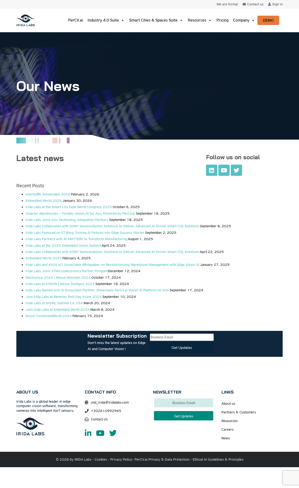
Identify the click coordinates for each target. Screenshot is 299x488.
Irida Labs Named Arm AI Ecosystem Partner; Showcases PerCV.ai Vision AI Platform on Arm (97, 290)
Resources (197, 20)
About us (228, 403)
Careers (227, 429)
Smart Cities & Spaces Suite (153, 20)
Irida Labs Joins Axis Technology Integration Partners (67, 220)
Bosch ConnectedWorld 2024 (49, 316)
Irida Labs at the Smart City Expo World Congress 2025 (69, 207)
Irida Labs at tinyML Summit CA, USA (54, 303)
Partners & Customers (238, 412)
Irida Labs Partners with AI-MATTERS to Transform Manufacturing (76, 239)
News (225, 438)
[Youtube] (224, 170)
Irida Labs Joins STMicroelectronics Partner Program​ (67, 271)
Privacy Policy (121, 459)
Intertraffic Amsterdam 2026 (48, 194)
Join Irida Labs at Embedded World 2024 (58, 309)
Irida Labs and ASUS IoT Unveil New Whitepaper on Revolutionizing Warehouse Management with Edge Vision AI (112, 265)
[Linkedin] (211, 170)
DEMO (268, 20)
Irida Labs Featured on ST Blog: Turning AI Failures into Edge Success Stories (85, 233)
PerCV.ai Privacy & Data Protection (162, 459)
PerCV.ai (75, 20)
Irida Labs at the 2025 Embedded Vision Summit (63, 245)
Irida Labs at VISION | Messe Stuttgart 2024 (60, 284)
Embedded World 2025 (44, 258)
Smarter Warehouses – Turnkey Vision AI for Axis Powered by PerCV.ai (80, 213)
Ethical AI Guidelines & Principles (218, 459)
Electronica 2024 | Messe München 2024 (58, 277)
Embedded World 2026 (44, 201)
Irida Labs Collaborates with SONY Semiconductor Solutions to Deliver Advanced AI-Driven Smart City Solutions (112, 226)
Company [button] (241, 20)
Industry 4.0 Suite (103, 20)
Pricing (222, 20)
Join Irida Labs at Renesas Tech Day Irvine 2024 (64, 297)
